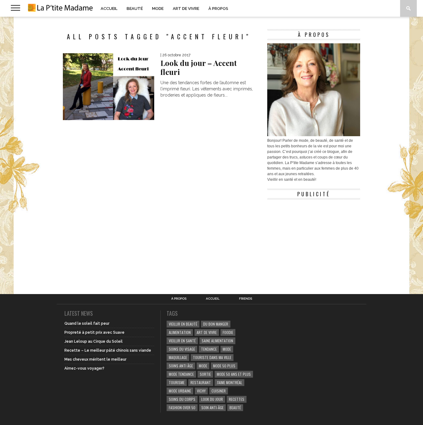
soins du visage (182, 349)
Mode (158, 8)
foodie (228, 332)
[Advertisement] (313, 241)
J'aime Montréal (229, 382)
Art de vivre (186, 8)
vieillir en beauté (183, 324)
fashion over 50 (182, 407)
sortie (205, 374)
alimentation (180, 332)
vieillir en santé (182, 340)
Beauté (135, 8)
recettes (236, 399)
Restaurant (200, 382)
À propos (218, 8)
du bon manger (215, 324)
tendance (209, 349)
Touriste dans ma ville (212, 357)
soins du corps (182, 399)
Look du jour (212, 399)
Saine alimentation (217, 340)
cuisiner (219, 390)
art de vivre (207, 332)
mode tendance (181, 374)
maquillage (178, 357)
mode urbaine (180, 390)
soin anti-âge (212, 407)
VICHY (201, 390)
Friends (245, 298)
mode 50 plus (224, 365)
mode (227, 349)
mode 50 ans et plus (234, 374)
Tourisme (177, 382)
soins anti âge (181, 365)
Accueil (109, 8)
